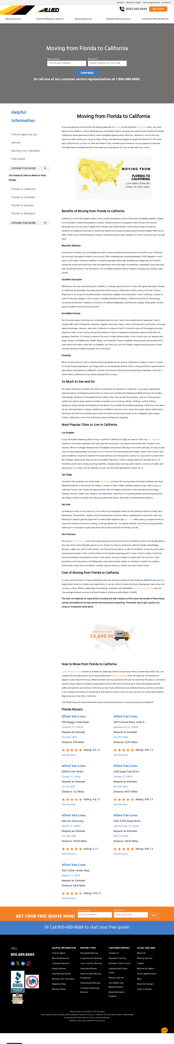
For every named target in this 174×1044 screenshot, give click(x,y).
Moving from (53, 59)
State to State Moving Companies (90, 976)
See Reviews (69, 755)
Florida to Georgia (22, 205)
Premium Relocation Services (50, 19)
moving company (119, 676)
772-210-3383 (69, 836)
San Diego (105, 482)
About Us (121, 2)
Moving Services (13, 19)
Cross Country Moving (90, 964)
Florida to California (23, 189)
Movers (16, 143)
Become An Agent (133, 2)
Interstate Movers (88, 969)
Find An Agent (58, 953)
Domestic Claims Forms (120, 964)
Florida (117, 127)
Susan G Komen (144, 989)
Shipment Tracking (117, 958)
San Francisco (78, 541)
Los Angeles (153, 440)
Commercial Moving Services (155, 19)
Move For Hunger (145, 984)
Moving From (84, 910)
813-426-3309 (69, 737)
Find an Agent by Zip (151, 2)
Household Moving (89, 953)
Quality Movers (59, 969)
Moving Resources (83, 19)
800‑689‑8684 (71, 928)
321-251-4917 (68, 787)
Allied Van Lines (74, 717)
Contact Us (166, 2)
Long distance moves (72, 672)
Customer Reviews (60, 964)
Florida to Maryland (23, 214)
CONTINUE (87, 73)
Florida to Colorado (23, 197)
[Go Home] (29, 10)
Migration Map (59, 984)
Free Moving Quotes (61, 974)
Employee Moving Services (118, 19)
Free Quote (18, 159)
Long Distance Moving (91, 958)
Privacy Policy (81, 1020)
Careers (140, 964)
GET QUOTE (158, 9)
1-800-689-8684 (127, 79)
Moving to (93, 59)
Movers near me (116, 978)
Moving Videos (59, 989)
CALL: (22, 952)
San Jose (129, 520)
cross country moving (143, 589)
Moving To (119, 910)
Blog (139, 979)
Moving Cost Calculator (25, 151)
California (141, 127)
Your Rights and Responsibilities (116, 985)
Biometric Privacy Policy (96, 1020)
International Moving (90, 983)
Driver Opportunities (146, 974)
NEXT (154, 916)
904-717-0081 (121, 836)
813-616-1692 (121, 787)
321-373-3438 (121, 737)
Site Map (72, 1020)
